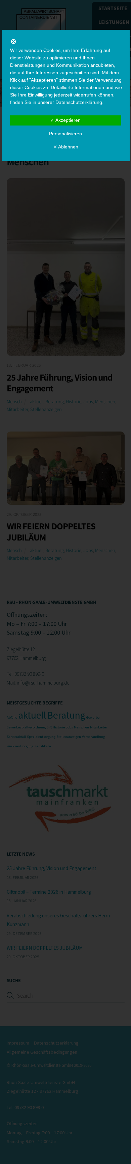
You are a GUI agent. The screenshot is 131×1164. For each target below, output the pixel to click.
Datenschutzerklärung (78, 102)
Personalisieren (65, 133)
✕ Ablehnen (65, 146)
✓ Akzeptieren (65, 120)
